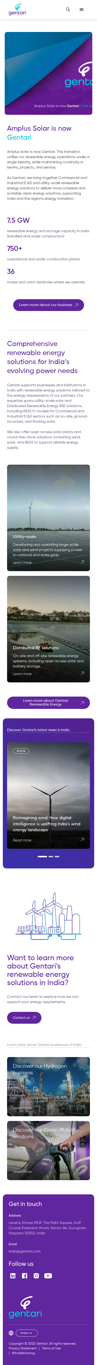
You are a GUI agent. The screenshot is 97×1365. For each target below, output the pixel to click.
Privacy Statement (22, 1348)
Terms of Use (51, 1348)
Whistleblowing (23, 1353)
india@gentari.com (25, 1252)
